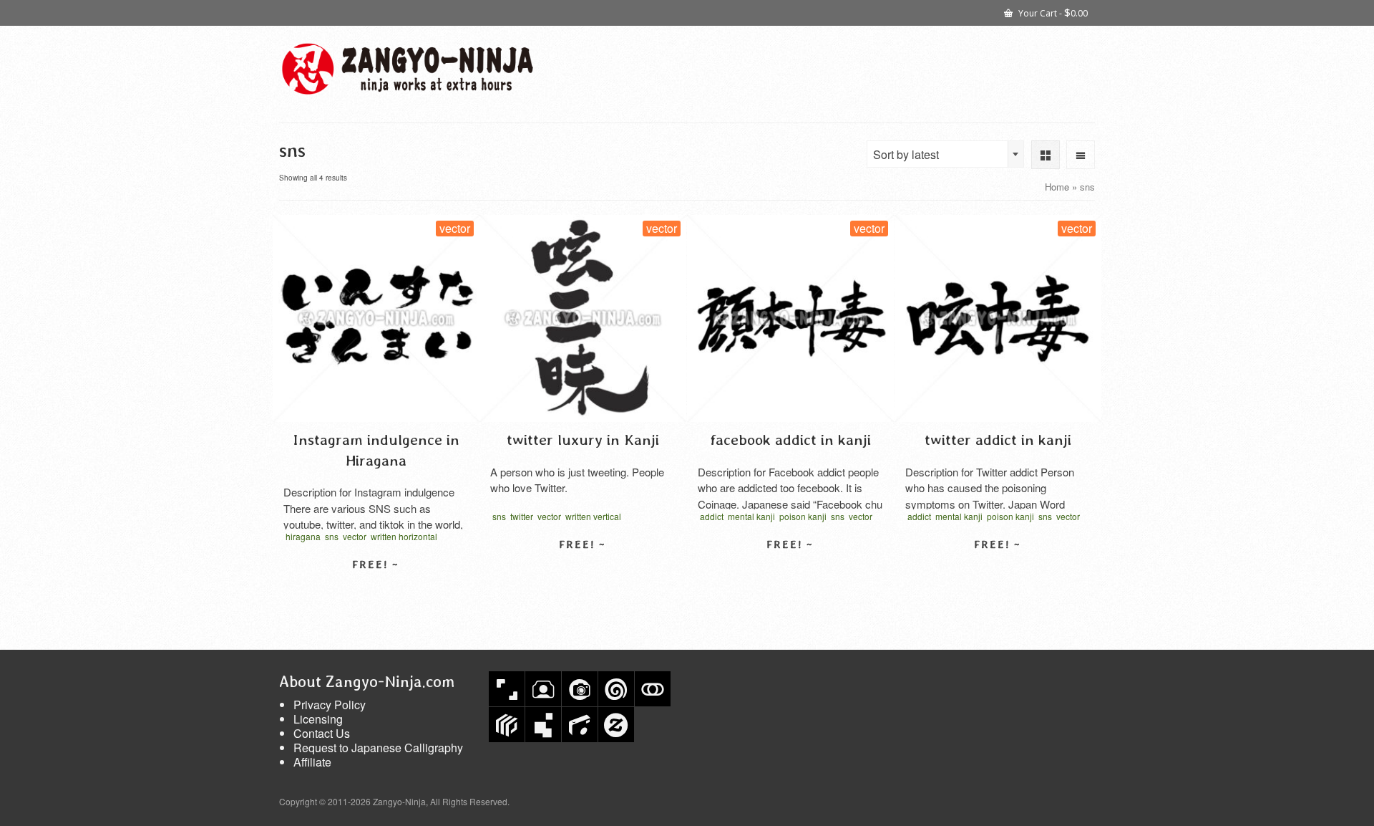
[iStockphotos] (580, 724)
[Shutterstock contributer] (507, 688)
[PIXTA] (507, 724)
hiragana (303, 536)
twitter (521, 516)
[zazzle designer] (616, 724)
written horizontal (404, 536)
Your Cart (1052, 12)
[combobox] (945, 154)
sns (331, 536)
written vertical (593, 516)
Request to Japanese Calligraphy (378, 747)
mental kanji (751, 516)
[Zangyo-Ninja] (408, 69)
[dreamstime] (616, 688)
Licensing (318, 719)
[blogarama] (543, 724)
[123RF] (543, 688)
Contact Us (321, 733)
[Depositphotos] (580, 688)
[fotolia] (653, 688)
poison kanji (803, 516)
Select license (375, 589)
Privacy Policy (329, 704)
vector (354, 536)
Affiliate (312, 762)
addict (711, 516)
